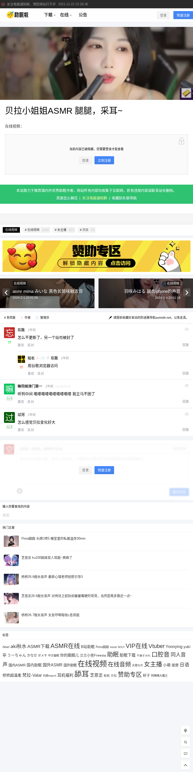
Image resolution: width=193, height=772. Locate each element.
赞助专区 (130, 674)
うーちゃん (16, 655)
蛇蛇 (107, 675)
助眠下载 (128, 655)
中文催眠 (53, 655)
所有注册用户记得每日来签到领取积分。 (52, 4)
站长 (31, 358)
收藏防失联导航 (124, 198)
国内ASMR (17, 665)
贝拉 (114, 675)
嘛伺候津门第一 (30, 386)
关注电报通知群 (94, 198)
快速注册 (183, 15)
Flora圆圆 (102, 647)
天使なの (137, 665)
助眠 (113, 654)
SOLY (121, 646)
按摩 (175, 665)
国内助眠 (34, 665)
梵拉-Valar (32, 675)
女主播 (153, 664)
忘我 (21, 330)
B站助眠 (88, 647)
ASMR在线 (65, 645)
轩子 (146, 675)
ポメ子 (42, 655)
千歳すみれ (144, 655)
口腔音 (161, 654)
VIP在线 (137, 646)
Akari (6, 646)
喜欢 (21, 345)
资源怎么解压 (67, 198)
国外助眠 (70, 665)
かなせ (32, 655)
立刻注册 (104, 160)
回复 (185, 344)
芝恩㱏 (96, 675)
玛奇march (49, 675)
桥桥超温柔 (12, 675)
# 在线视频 (37, 230)
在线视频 (11, 230)
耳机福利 (65, 675)
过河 (21, 415)
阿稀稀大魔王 (159, 675)
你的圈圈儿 (69, 655)
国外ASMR (53, 665)
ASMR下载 (38, 646)
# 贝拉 (87, 230)
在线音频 (119, 664)
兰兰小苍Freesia (93, 655)
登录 (163, 15)
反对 (30, 345)
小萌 (167, 665)
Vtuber (157, 646)
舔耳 (81, 674)
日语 (184, 664)
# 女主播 (64, 230)
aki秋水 (18, 646)
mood (113, 646)
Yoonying (174, 646)
